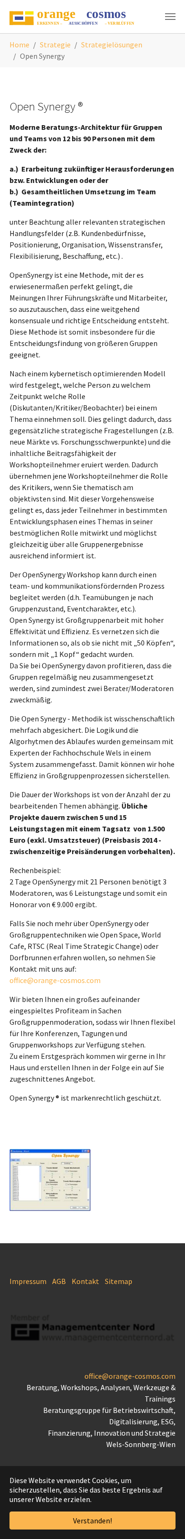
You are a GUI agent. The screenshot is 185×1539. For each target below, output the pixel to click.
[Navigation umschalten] (170, 17)
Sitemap (118, 1281)
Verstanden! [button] (92, 1520)
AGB (59, 1281)
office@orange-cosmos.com (55, 980)
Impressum (27, 1281)
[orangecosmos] (74, 16)
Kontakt (85, 1281)
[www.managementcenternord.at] (92, 1328)
